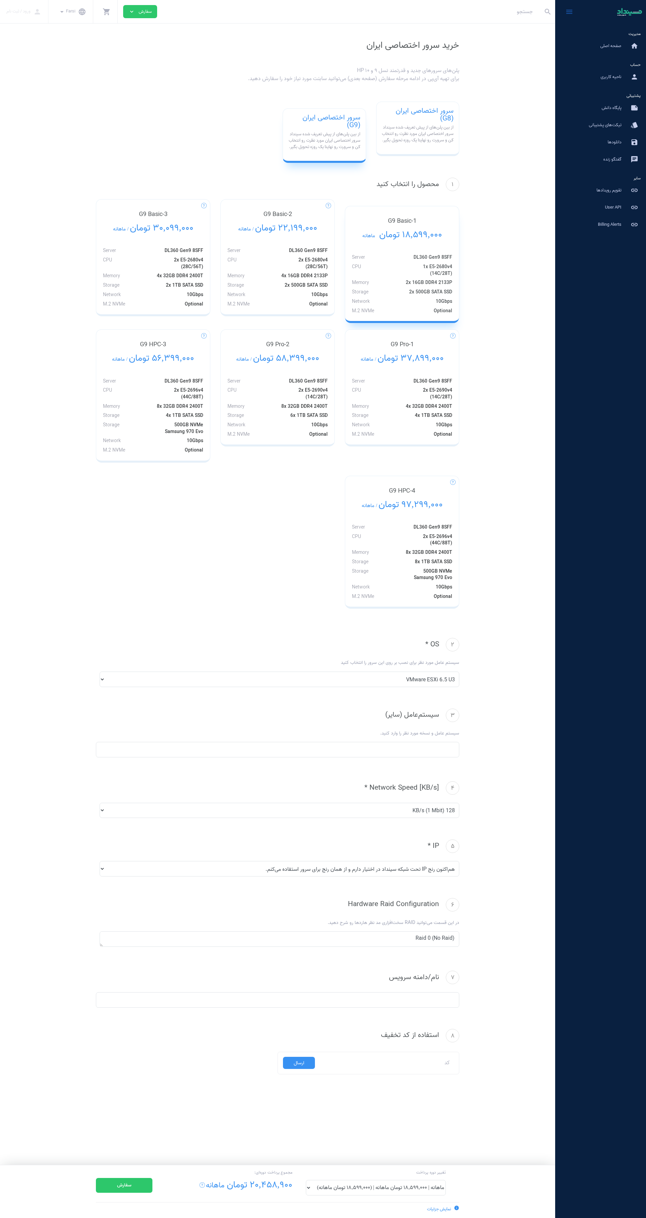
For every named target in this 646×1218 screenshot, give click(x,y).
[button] (105, 11)
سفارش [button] (140, 11)
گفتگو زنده (620, 159)
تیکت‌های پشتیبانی (613, 125)
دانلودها (623, 142)
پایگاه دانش (620, 108)
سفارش (124, 1185)
